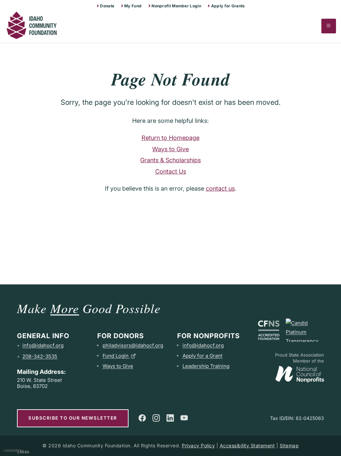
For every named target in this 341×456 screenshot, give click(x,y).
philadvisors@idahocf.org (133, 345)
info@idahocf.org (43, 345)
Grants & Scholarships (170, 160)
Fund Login (116, 356)
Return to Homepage (170, 137)
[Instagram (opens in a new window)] (156, 418)
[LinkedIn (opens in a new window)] (170, 418)
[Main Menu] (328, 26)
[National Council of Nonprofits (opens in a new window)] (299, 373)
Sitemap (289, 445)
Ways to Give (170, 149)
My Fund (133, 5)
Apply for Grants (228, 5)
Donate (107, 5)
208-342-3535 (39, 356)
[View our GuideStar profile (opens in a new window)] (305, 330)
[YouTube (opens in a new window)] (184, 418)
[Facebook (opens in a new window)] (142, 418)
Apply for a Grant (202, 356)
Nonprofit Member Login (176, 5)
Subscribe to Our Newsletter (72, 418)
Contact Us (170, 171)
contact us (220, 188)
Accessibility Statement (247, 445)
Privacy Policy (198, 445)
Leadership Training (205, 366)
